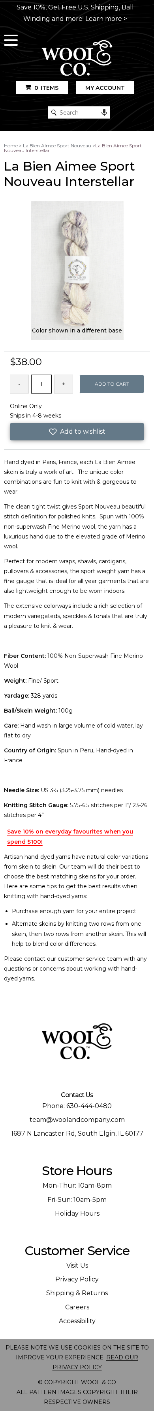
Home (11, 146)
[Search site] (53, 112)
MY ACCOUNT (105, 87)
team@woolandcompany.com (77, 1119)
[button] (77, 431)
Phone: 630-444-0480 (77, 1106)
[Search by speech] (104, 113)
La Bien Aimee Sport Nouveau (57, 146)
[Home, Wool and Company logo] (77, 58)
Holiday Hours (77, 1213)
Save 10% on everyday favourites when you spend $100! (70, 836)
